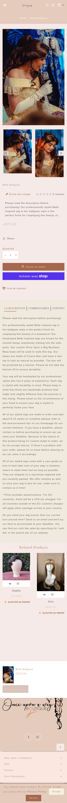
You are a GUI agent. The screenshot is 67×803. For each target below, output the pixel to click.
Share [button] (10, 238)
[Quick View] (10, 583)
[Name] (60, 747)
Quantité (8, 248)
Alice (51, 601)
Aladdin (16, 590)
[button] (6, 153)
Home (23, 18)
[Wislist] (18, 583)
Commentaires (39, 308)
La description (14, 308)
